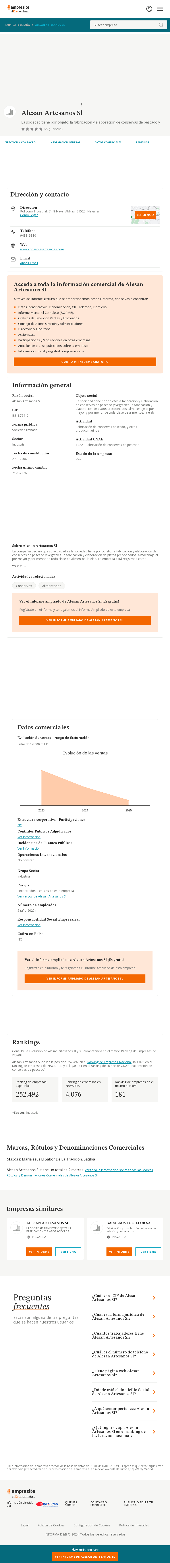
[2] (28, 129)
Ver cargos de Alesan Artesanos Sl (41, 896)
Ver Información (29, 837)
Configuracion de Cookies (91, 1525)
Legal (25, 1525)
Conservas (24, 585)
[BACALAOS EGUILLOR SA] (97, 1227)
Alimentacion (51, 585)
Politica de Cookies (51, 1525)
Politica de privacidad (134, 1525)
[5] (41, 129)
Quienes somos (71, 1503)
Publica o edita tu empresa (138, 1503)
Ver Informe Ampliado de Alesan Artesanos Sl (85, 620)
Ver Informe (39, 1252)
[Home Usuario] (149, 8)
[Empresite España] (20, 8)
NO (19, 825)
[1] (23, 129)
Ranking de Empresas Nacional (109, 1062)
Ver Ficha (68, 1252)
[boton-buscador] (161, 24)
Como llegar (29, 215)
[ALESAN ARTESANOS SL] (16, 1227)
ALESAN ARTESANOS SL (47, 1223)
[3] (32, 129)
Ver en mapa (145, 214)
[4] (37, 129)
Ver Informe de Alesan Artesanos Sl (85, 1557)
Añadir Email (29, 263)
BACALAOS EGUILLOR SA (128, 1223)
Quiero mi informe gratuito (85, 362)
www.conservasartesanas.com (42, 249)
